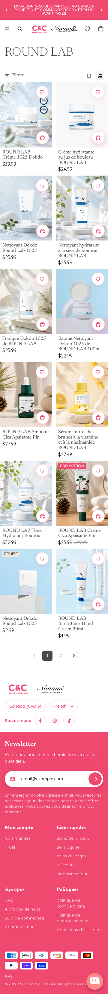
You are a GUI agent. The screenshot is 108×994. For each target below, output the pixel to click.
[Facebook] (40, 720)
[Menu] (7, 29)
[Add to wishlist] (42, 92)
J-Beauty (66, 864)
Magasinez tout (72, 873)
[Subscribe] (95, 779)
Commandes (18, 838)
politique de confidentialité (71, 903)
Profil (10, 847)
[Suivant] (73, 655)
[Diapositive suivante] (101, 9)
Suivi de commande (24, 918)
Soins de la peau (73, 838)
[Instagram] (54, 720)
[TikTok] (69, 720)
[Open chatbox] (94, 981)
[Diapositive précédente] (6, 9)
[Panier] (100, 28)
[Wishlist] (87, 28)
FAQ (9, 900)
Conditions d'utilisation (79, 929)
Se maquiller (69, 847)
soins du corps (71, 855)
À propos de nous (22, 909)
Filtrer (17, 75)
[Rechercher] (19, 28)
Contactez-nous (21, 926)
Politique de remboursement (72, 918)
